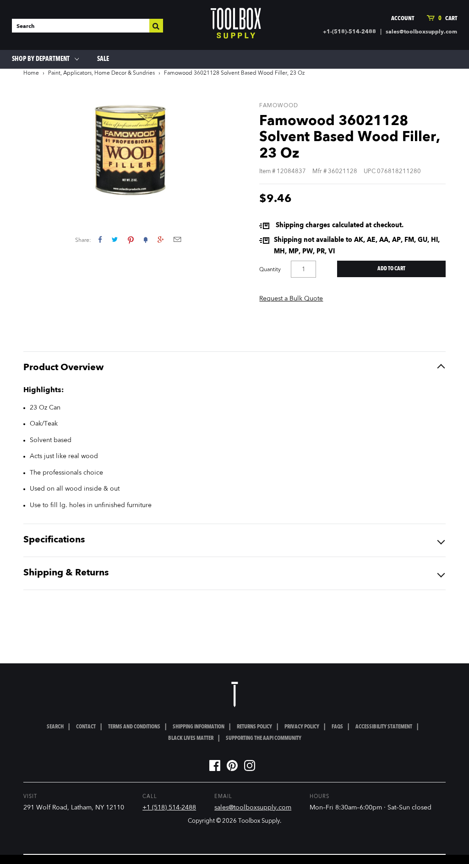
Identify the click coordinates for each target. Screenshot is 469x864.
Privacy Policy (301, 727)
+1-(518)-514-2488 (349, 32)
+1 (161, 239)
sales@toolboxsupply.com (421, 32)
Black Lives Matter (190, 738)
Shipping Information (198, 727)
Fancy (145, 239)
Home (31, 73)
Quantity (270, 270)
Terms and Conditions (134, 727)
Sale (103, 59)
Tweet (115, 239)
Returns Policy (254, 727)
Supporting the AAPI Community (263, 738)
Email (177, 239)
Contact (86, 727)
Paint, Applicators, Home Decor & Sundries (101, 73)
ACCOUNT (402, 19)
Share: (83, 240)
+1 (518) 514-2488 (169, 807)
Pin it (131, 239)
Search (55, 727)
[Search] (156, 26)
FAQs (337, 727)
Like (100, 239)
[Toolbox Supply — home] (236, 25)
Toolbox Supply (259, 821)
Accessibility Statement (383, 727)
